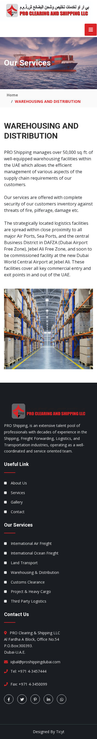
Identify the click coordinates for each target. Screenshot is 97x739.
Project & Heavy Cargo (31, 591)
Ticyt (60, 731)
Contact (18, 511)
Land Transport (24, 562)
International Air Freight (31, 543)
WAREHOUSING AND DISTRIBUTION (48, 101)
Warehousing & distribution (35, 572)
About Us (19, 483)
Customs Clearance (28, 582)
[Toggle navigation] (89, 29)
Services (18, 492)
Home (12, 94)
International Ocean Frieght (34, 553)
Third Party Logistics (28, 601)
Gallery (17, 502)
